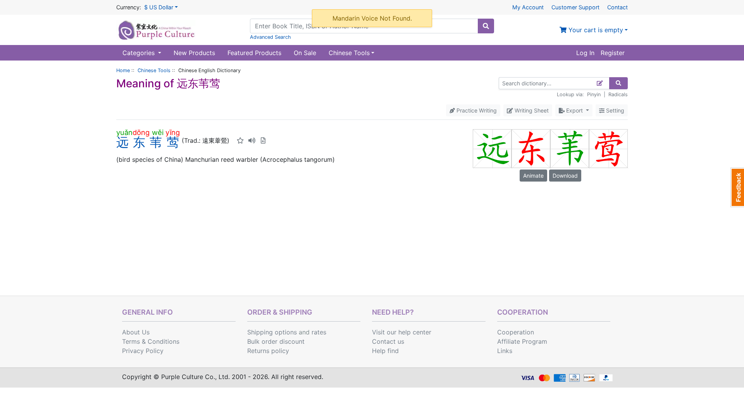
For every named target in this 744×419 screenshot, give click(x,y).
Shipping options (272, 332)
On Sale (305, 53)
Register (613, 53)
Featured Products (254, 53)
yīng (172, 132)
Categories (139, 53)
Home (123, 70)
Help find (385, 351)
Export (574, 110)
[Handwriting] (600, 83)
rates (319, 332)
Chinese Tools (154, 70)
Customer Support (575, 7)
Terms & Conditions (150, 341)
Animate (533, 175)
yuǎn (124, 132)
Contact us (388, 341)
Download (565, 175)
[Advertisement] (372, 237)
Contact (617, 7)
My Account (528, 7)
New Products (194, 53)
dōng (141, 132)
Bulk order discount (276, 341)
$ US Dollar (158, 7)
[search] (486, 26)
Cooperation (515, 332)
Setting (614, 110)
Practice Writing (476, 110)
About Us (136, 332)
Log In (585, 53)
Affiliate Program (522, 341)
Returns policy (268, 351)
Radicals (618, 94)
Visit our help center (401, 332)
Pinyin (594, 94)
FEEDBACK (737, 187)
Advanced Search (270, 37)
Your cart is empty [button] (595, 30)
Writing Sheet (531, 110)
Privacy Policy (143, 351)
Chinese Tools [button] (349, 53)
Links (504, 351)
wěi (157, 132)
